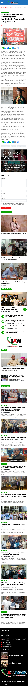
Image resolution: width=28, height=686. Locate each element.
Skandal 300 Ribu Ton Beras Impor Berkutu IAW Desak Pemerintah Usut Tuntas (13, 466)
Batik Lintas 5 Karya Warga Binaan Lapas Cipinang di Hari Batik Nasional (11, 258)
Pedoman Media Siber (21, 681)
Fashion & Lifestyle (5, 12)
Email (3, 193)
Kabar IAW (4, 405)
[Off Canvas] (2, 2)
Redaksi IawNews (6, 24)
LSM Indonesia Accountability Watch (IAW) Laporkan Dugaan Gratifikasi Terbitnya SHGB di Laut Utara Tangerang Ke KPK (17, 377)
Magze (22, 684)
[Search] (26, 2)
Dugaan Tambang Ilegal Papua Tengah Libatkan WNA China (14, 316)
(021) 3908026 (6, 642)
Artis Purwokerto (6, 146)
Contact (14, 681)
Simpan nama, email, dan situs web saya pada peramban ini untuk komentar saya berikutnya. (13, 204)
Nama (3, 189)
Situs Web (3, 198)
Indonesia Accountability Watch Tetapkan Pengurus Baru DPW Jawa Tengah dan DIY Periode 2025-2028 (13, 615)
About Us (9, 681)
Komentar (4, 178)
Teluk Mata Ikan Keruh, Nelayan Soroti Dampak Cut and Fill (14, 321)
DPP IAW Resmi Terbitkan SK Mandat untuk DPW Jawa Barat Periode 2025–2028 (13, 438)
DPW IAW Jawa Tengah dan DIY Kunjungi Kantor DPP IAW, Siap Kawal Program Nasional (13, 584)
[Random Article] (24, 2)
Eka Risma (13, 146)
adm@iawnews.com (7, 646)
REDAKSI (4, 681)
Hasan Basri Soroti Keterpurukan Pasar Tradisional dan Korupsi (14, 331)
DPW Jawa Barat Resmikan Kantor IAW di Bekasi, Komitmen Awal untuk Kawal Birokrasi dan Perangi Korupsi (13, 409)
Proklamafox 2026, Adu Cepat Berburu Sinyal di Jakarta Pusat (16, 654)
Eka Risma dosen (21, 146)
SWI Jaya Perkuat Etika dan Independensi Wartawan (10, 308)
